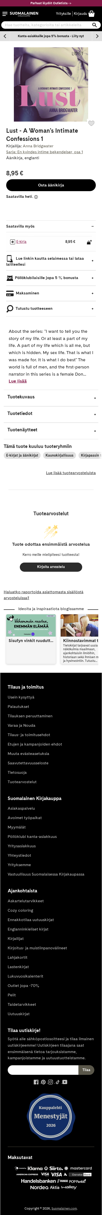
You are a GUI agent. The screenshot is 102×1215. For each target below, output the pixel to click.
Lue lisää (18, 381)
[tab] (51, 398)
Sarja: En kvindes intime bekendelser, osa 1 (44, 152)
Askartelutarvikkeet (26, 901)
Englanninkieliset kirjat (28, 929)
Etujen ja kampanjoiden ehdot (35, 744)
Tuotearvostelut (22, 781)
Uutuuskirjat (19, 1013)
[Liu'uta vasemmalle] (5, 36)
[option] (51, 36)
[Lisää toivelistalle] (91, 123)
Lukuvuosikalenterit (25, 976)
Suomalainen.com (64, 1208)
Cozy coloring (20, 910)
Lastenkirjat (18, 966)
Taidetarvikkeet (22, 1004)
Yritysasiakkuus (22, 846)
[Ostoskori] (91, 13)
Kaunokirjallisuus (60, 455)
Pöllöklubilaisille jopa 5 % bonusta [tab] (46, 277)
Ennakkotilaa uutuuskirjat (31, 919)
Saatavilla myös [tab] (20, 226)
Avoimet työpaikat (25, 817)
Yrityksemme (19, 864)
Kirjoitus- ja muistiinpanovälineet (37, 948)
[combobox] (51, 25)
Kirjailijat (16, 938)
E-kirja (21, 242)
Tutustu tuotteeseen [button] (33, 308)
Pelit (12, 995)
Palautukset (18, 706)
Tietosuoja (17, 772)
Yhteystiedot (19, 855)
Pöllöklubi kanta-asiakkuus (32, 836)
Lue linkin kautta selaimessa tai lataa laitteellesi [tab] (45, 261)
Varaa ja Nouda (21, 725)
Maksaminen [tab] (27, 293)
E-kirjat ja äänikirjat (22, 455)
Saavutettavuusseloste (28, 763)
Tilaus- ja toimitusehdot (29, 734)
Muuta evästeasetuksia (28, 753)
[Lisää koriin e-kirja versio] (89, 242)
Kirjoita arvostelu (51, 567)
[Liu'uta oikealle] (97, 36)
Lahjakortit (17, 957)
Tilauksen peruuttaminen (30, 716)
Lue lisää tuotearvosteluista (71, 472)
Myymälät (17, 827)
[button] (4, 13)
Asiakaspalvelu (21, 808)
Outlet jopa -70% (23, 985)
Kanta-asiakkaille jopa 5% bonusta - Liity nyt (51, 36)
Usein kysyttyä (21, 697)
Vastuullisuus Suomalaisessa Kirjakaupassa (46, 874)
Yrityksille (63, 14)
